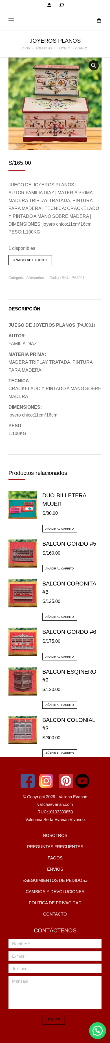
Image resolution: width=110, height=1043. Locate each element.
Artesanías (35, 278)
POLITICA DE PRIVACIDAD (55, 902)
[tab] (55, 306)
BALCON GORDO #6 (69, 632)
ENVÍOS (55, 869)
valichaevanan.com (55, 804)
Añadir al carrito (30, 260)
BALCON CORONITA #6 (69, 587)
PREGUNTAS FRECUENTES (55, 846)
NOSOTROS (55, 835)
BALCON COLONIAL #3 (68, 724)
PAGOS (55, 858)
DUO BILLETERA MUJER (64, 499)
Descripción (24, 309)
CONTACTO (55, 914)
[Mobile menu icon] (11, 20)
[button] (97, 1030)
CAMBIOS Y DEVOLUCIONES (55, 891)
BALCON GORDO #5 (69, 544)
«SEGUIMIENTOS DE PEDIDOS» (55, 880)
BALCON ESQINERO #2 (69, 676)
